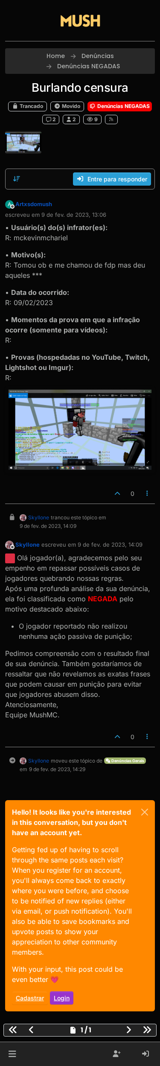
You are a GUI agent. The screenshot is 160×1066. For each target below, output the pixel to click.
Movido (70, 106)
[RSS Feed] (111, 119)
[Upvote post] (117, 493)
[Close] (144, 812)
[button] (12, 1054)
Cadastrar (30, 998)
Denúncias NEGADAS (123, 106)
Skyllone (38, 517)
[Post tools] (147, 493)
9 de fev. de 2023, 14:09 (110, 544)
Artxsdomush (33, 204)
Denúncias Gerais (127, 760)
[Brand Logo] (80, 20)
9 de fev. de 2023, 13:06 (73, 214)
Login (62, 998)
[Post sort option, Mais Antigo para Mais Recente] (16, 179)
